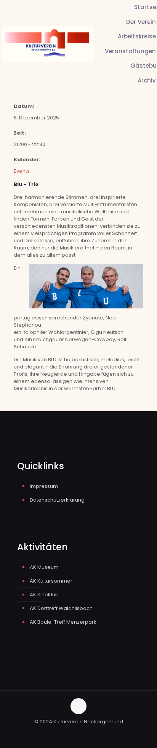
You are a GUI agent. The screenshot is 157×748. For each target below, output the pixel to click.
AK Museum (44, 567)
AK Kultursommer (51, 580)
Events (22, 171)
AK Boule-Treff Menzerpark (63, 622)
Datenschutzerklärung (57, 499)
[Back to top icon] (78, 706)
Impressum (44, 486)
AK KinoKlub (44, 594)
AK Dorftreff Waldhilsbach (61, 608)
